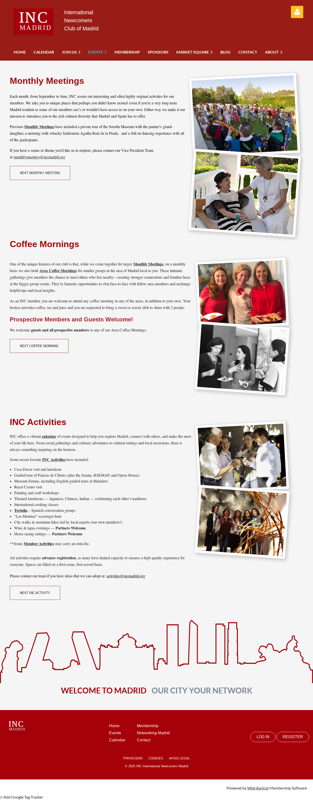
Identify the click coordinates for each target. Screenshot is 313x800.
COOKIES (155, 758)
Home (114, 726)
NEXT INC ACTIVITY (35, 593)
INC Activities (54, 459)
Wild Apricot (258, 788)
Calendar (117, 740)
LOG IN (263, 737)
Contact (143, 740)
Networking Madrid (153, 733)
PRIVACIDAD (133, 758)
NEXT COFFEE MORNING (39, 346)
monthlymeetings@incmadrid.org (39, 156)
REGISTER (293, 737)
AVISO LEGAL (179, 758)
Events (115, 733)
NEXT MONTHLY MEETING (40, 173)
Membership (147, 726)
